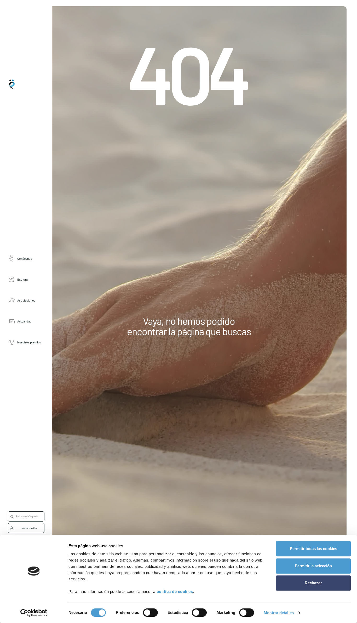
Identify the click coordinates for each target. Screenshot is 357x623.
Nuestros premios (29, 342)
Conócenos (24, 258)
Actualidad (24, 321)
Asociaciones (26, 300)
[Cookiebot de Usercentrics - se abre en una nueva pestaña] (34, 613)
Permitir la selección (313, 566)
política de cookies (175, 591)
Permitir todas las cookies (313, 548)
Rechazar (313, 583)
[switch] (150, 612)
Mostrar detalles (279, 612)
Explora (22, 279)
